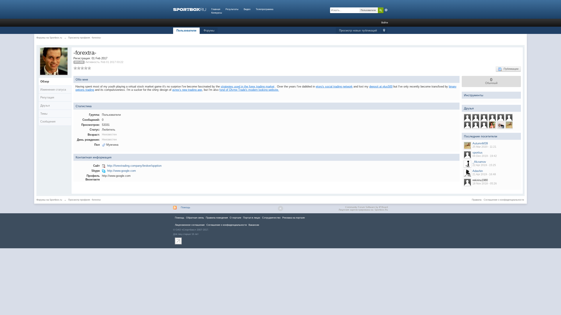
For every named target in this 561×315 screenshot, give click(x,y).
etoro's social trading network (334, 86)
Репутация (47, 97)
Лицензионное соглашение (190, 225)
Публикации (510, 68)
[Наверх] (280, 208)
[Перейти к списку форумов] (189, 9)
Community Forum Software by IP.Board (366, 207)
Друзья (45, 105)
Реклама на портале (293, 217)
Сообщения (47, 121)
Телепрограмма (264, 9)
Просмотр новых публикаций (358, 30)
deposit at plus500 (380, 86)
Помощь (185, 207)
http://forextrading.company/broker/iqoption (134, 165)
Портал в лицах (251, 217)
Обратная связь (195, 217)
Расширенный (386, 10)
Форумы (209, 30)
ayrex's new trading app (187, 89)
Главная (215, 9)
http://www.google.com (121, 170)
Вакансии (254, 225)
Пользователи (186, 30)
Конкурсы (216, 12)
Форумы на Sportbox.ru (49, 199)
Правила (476, 199)
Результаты (231, 9)
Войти (384, 22)
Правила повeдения (217, 217)
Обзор (44, 81)
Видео (247, 9)
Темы (43, 113)
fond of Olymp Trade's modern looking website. (249, 89)
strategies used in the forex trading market (247, 86)
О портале (235, 217)
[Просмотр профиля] (467, 145)
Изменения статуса (53, 89)
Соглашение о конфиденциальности (504, 199)
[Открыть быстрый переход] (384, 31)
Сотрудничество (271, 217)
